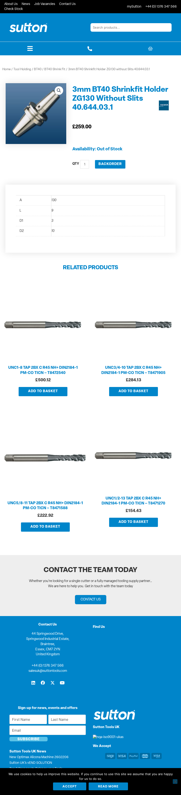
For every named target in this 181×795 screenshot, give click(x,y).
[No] (175, 781)
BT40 (37, 69)
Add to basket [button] (43, 391)
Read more (108, 786)
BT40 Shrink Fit (54, 69)
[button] (59, 90)
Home (6, 69)
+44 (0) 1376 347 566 (48, 666)
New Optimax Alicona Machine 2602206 (39, 757)
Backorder (110, 164)
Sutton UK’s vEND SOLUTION (30, 763)
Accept (69, 786)
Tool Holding (22, 69)
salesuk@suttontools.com (48, 671)
